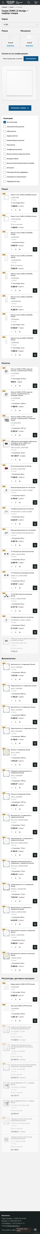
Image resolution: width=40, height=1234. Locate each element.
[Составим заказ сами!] (35, 1229)
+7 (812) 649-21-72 (18, 1223)
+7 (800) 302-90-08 (19, 1218)
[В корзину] (35, 210)
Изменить (10, 46)
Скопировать (31, 59)
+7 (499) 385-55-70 (14, 1221)
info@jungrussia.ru (13, 1226)
